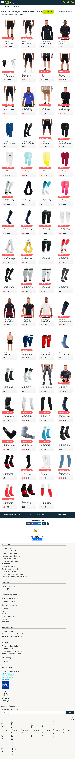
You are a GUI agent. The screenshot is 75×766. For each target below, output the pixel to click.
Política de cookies (9, 566)
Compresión (16, 6)
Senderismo (6, 614)
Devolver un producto (9, 559)
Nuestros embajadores (10, 598)
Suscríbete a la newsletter (9, 710)
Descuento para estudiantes (12, 651)
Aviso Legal (6, 564)
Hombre (7, 6)
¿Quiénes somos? (8, 548)
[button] (65, 12)
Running (5, 609)
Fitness (4, 619)
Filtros (48, 12)
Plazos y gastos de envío (11, 556)
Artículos (5, 661)
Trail (3, 611)
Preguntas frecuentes (9, 553)
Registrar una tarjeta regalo (12, 636)
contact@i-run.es (8, 589)
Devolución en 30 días (37, 514)
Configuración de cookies (11, 569)
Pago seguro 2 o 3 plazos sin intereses (62, 515)
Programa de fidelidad (10, 649)
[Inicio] (2, 7)
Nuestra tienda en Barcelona (12, 551)
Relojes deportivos (8, 616)
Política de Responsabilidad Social (14, 577)
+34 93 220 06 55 (8, 586)
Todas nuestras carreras (10, 671)
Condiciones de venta (10, 561)
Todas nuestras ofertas (10, 646)
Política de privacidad (9, 572)
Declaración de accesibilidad (12, 574)
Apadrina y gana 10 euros (11, 654)
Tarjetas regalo (7, 631)
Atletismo (5, 622)
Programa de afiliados (10, 601)
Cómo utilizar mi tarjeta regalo (13, 634)
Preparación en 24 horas (12, 514)
